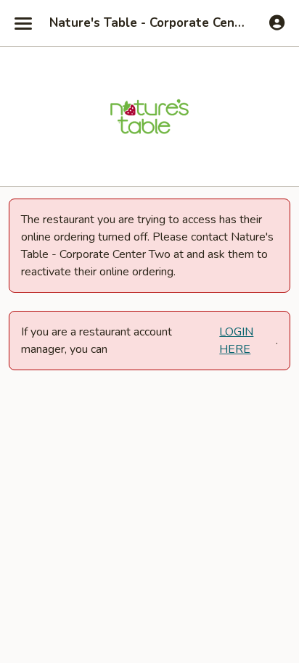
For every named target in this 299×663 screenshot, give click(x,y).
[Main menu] (23, 23)
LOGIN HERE (236, 340)
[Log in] (277, 22)
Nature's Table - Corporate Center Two (149, 23)
